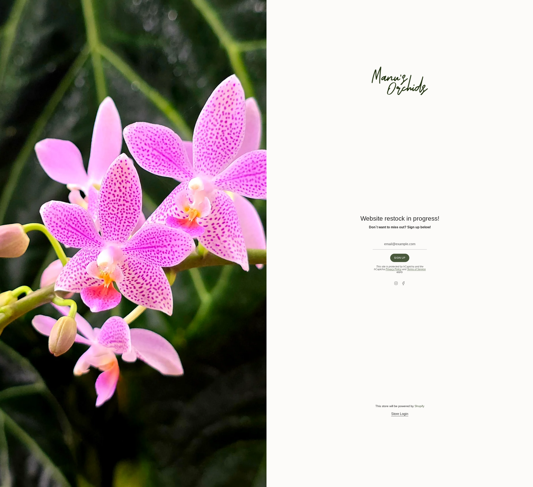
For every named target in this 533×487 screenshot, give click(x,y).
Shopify (419, 406)
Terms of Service (416, 269)
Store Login (399, 414)
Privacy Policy (393, 269)
